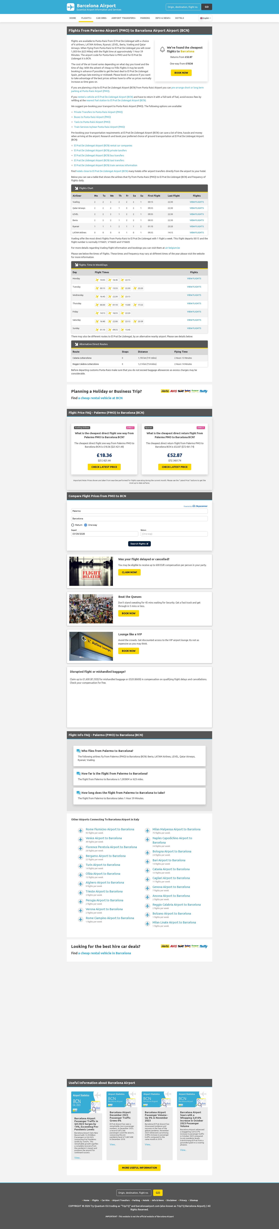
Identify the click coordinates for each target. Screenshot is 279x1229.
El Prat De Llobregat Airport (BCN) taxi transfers (99, 160)
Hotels (179, 18)
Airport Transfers (123, 18)
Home (72, 18)
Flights (86, 18)
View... (77, 1157)
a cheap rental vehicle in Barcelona (104, 953)
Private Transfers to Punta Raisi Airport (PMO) (98, 112)
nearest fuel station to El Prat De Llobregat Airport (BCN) (116, 100)
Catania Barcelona (82, 358)
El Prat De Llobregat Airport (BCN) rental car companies (103, 145)
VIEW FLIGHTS (197, 202)
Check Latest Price (104, 466)
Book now (181, 72)
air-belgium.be (172, 247)
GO (207, 6)
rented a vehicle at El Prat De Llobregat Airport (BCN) (105, 97)
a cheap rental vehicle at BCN (100, 398)
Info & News (162, 18)
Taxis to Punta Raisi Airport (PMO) (92, 122)
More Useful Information (139, 1167)
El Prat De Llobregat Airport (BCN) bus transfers (99, 155)
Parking (145, 18)
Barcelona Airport (99, 7)
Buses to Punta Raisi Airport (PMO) (92, 117)
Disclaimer (172, 1200)
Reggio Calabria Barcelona (86, 364)
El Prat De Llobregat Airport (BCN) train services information (105, 165)
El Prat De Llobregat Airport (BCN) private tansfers (100, 150)
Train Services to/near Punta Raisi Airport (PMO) (99, 127)
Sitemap (194, 1200)
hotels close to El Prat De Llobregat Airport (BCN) (102, 171)
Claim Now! (129, 572)
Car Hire (101, 18)
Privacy (183, 1200)
